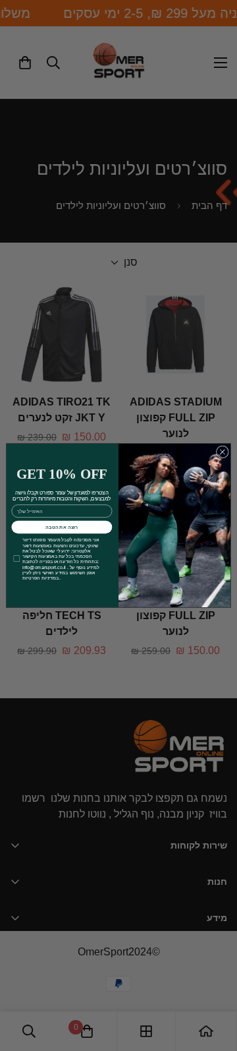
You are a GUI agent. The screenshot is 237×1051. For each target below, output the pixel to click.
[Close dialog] (222, 452)
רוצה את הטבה (61, 526)
